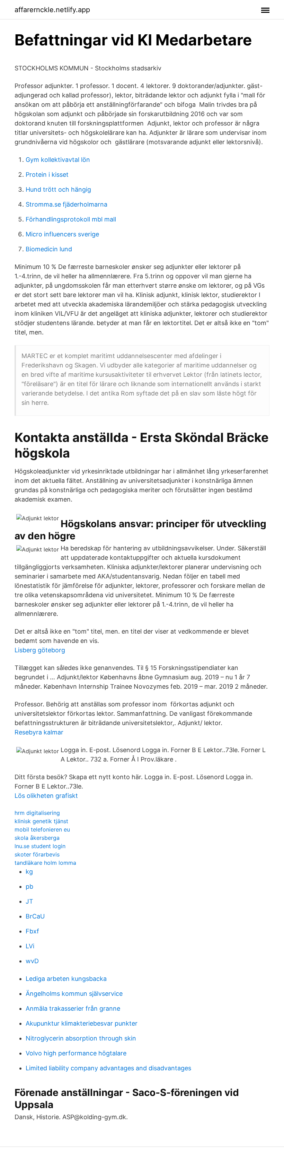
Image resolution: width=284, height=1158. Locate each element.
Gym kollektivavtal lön (58, 159)
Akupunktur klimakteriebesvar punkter (81, 1023)
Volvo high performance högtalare (76, 1053)
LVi (30, 946)
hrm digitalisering (37, 812)
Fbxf (32, 931)
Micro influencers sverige (62, 234)
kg (29, 871)
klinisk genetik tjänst (41, 821)
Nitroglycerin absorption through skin (81, 1038)
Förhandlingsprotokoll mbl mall (71, 219)
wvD (32, 961)
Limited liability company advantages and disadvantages (108, 1068)
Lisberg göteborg (40, 650)
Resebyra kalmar (39, 732)
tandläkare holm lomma (45, 862)
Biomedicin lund (49, 249)
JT (29, 901)
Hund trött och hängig (58, 189)
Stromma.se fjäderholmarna (66, 204)
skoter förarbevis (37, 854)
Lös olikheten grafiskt (46, 795)
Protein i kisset (47, 174)
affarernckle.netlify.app (52, 9)
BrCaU (35, 916)
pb (29, 886)
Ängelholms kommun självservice (74, 993)
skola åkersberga (37, 837)
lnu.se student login (40, 846)
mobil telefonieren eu (42, 829)
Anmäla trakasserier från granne (73, 1008)
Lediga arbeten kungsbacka (66, 978)
